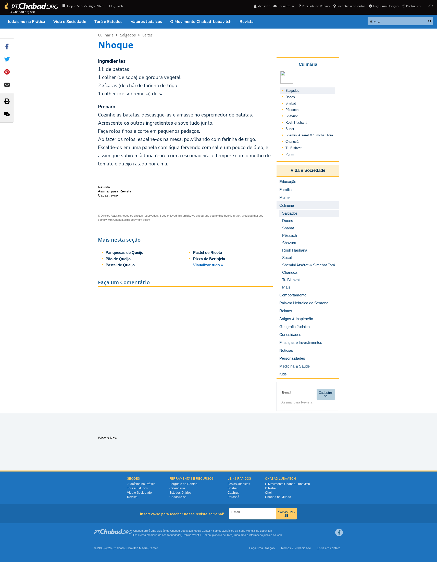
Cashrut (233, 492)
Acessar (263, 6)
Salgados (128, 34)
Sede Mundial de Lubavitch (255, 530)
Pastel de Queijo (120, 265)
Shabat (290, 103)
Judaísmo (240, 535)
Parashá (233, 497)
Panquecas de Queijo (124, 252)
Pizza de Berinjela (209, 259)
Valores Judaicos (146, 21)
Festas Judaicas (239, 484)
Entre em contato (328, 548)
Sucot (289, 129)
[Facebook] (339, 532)
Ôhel (268, 492)
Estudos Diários (180, 492)
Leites (147, 34)
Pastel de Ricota (207, 252)
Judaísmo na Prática (26, 21)
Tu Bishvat (293, 148)
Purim (289, 154)
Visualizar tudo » (208, 265)
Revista (247, 21)
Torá (229, 535)
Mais (286, 287)
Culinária (106, 34)
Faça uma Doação (385, 6)
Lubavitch (187, 530)
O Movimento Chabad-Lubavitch (200, 21)
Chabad (175, 530)
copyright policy (140, 219)
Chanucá (291, 141)
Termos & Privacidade (296, 548)
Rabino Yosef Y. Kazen (197, 535)
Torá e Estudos (108, 21)
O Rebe (270, 488)
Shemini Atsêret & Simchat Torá (309, 135)
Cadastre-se (177, 497)
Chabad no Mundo (278, 497)
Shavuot (291, 116)
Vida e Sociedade (69, 21)
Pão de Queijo (118, 259)
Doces (290, 97)
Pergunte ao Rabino (316, 6)
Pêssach (291, 110)
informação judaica (260, 535)
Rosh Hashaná (296, 122)
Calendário (177, 488)
